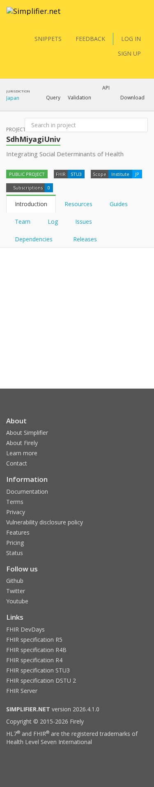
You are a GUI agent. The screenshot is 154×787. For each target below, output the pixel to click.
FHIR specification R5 (34, 639)
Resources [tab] (78, 204)
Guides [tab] (119, 204)
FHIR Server (21, 691)
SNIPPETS (48, 39)
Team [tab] (22, 221)
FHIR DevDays (25, 629)
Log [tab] (53, 221)
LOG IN (131, 39)
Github (14, 581)
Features (18, 532)
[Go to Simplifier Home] (34, 16)
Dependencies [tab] (34, 239)
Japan (12, 97)
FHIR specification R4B (36, 650)
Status (14, 553)
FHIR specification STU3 (38, 670)
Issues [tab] (83, 221)
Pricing (15, 542)
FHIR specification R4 (34, 660)
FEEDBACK (90, 39)
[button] (53, 98)
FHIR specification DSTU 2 (41, 680)
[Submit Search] (141, 125)
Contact (16, 463)
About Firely (22, 443)
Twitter (15, 591)
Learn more (21, 453)
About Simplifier (27, 432)
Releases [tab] (85, 239)
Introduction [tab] (31, 204)
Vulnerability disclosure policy (44, 522)
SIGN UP (129, 53)
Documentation (27, 491)
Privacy (15, 512)
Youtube (17, 601)
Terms (14, 502)
